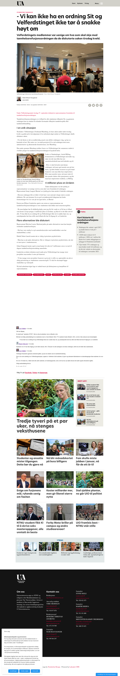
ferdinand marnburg (24, 274)
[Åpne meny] (101, 3)
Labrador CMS (74, 667)
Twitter (34, 372)
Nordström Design (54, 667)
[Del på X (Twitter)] (93, 105)
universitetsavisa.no (52, 608)
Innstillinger (13, 671)
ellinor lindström (78, 274)
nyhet (48, 274)
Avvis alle (35, 671)
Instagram (43, 372)
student (67, 274)
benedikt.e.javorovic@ (53, 621)
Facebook (28, 372)
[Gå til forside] (20, 3)
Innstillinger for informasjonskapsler (107, 674)
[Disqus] (60, 303)
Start (73, 3)
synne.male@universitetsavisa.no (82, 597)
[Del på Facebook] (89, 105)
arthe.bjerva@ (82, 609)
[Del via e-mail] (97, 105)
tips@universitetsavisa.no (54, 598)
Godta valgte (24, 671)
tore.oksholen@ (51, 606)
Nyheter (80, 3)
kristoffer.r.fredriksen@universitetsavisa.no (84, 622)
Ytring (87, 3)
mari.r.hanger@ (51, 634)
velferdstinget (38, 274)
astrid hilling (57, 274)
